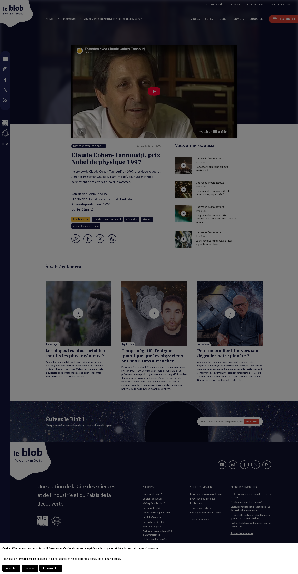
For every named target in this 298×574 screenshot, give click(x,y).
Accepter (11, 568)
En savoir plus (50, 568)
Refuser (30, 568)
